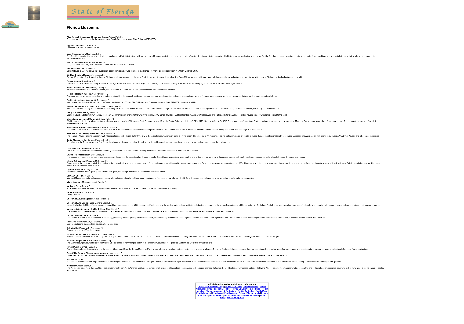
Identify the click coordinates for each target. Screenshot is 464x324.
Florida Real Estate (250, 295)
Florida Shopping (232, 295)
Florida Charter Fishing (235, 293)
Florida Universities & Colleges (246, 289)
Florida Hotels (253, 293)
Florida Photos (216, 295)
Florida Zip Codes (246, 291)
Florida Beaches (250, 287)
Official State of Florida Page (211, 287)
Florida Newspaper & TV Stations (221, 291)
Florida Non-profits (235, 298)
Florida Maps (261, 291)
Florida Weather (203, 293)
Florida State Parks (233, 287)
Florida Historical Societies (218, 289)
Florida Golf (217, 293)
